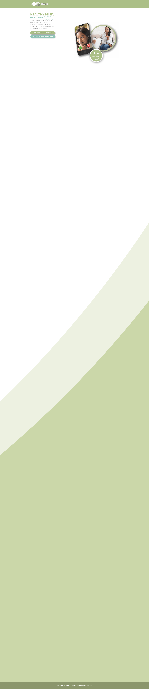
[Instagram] (122, 14)
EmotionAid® (89, 4)
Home (55, 4)
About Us (62, 4)
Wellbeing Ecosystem (73, 4)
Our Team (105, 4)
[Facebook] (122, 20)
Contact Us (114, 4)
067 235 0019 (61, 685)
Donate (97, 4)
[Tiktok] (122, 17)
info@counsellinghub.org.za (84, 685)
